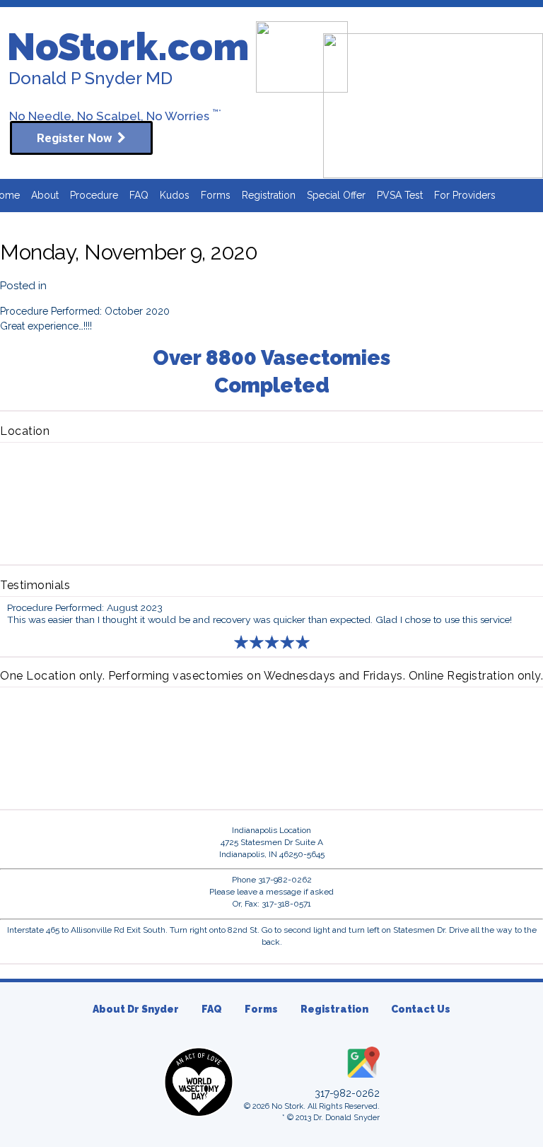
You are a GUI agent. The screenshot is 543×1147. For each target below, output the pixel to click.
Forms (215, 195)
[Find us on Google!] (362, 1078)
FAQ (138, 195)
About (45, 195)
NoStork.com (128, 47)
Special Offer (336, 195)
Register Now (77, 138)
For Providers (465, 195)
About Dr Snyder (136, 1009)
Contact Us (420, 1009)
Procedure (94, 195)
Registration (269, 195)
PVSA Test (400, 195)
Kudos (174, 195)
